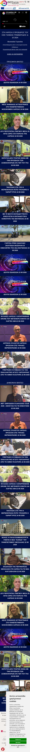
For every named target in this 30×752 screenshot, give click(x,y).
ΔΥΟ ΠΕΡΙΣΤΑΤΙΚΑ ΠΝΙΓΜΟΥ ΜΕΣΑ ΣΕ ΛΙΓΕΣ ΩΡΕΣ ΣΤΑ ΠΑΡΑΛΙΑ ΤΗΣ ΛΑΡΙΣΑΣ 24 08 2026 (15, 133)
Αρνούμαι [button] (18, 742)
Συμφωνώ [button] (18, 739)
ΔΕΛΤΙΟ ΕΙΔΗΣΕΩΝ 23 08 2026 (15, 272)
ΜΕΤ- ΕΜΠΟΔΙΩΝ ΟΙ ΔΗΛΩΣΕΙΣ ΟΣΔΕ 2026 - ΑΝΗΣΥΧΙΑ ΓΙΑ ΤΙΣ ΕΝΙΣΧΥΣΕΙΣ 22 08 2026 (15, 406)
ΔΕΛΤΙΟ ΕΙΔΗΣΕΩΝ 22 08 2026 (15, 294)
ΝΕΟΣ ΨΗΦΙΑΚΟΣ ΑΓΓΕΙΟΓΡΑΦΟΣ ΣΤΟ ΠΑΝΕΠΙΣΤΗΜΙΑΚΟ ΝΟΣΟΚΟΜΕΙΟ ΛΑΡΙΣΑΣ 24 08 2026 (15, 107)
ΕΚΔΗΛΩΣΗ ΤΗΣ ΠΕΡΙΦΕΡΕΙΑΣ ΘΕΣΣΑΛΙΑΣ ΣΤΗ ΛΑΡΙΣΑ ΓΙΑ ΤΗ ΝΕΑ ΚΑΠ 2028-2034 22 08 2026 (15, 569)
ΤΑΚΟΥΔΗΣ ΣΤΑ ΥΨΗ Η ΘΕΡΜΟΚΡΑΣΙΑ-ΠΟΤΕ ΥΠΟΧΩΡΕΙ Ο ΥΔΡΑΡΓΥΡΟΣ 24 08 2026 (15, 189)
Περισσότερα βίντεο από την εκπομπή (15, 49)
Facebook (6, 731)
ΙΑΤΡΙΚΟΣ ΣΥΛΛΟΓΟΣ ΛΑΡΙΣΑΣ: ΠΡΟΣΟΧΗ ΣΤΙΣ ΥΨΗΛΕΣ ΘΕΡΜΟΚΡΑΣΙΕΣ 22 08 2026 (15, 345)
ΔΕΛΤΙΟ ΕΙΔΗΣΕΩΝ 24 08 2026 (15, 82)
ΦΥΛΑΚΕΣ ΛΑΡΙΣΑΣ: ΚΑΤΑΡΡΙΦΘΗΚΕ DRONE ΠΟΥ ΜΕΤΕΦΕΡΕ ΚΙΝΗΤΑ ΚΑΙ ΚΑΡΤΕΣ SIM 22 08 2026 (15, 318)
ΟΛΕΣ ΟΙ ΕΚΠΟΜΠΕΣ (15, 54)
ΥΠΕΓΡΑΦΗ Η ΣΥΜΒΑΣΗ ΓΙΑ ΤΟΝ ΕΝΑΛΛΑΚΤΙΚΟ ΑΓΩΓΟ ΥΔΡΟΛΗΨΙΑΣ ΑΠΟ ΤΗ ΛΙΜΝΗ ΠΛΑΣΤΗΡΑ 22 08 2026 (15, 372)
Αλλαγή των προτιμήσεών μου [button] (18, 746)
